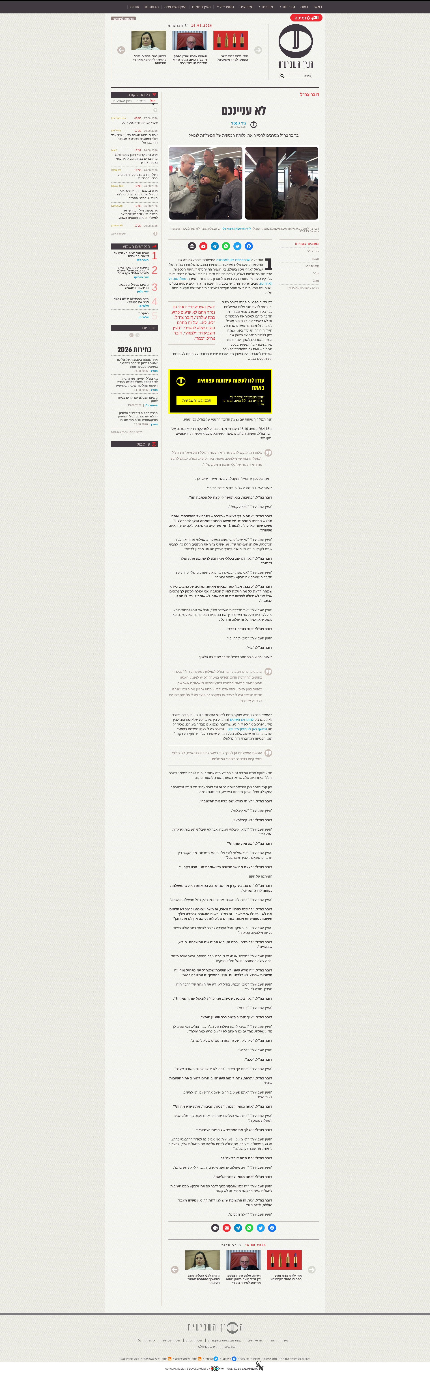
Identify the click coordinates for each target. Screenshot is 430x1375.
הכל (152, 101)
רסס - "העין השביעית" (155, 1358)
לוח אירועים (255, 1340)
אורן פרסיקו (141, 277)
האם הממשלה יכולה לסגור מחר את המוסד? (131, 300)
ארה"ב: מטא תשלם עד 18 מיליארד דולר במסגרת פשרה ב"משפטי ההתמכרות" (134, 138)
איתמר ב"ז (151, 405)
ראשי (318, 7)
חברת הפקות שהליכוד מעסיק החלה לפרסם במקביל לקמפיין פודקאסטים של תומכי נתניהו (138, 416)
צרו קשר (244, 1358)
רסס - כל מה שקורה (186, 1358)
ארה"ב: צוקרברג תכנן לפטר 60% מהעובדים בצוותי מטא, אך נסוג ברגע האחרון (136, 158)
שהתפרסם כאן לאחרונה (233, 260)
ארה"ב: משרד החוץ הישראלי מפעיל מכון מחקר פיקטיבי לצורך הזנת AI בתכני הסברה (136, 194)
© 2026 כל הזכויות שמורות (295, 1358)
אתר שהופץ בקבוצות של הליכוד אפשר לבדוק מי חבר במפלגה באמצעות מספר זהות (137, 363)
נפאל (316, 280)
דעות (304, 7)
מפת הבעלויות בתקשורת (224, 1340)
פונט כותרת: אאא (129, 1358)
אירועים (245, 7)
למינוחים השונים (242, 719)
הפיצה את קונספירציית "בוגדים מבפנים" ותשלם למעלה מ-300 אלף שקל (133, 270)
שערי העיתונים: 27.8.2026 (140, 123)
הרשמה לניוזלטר (123, 18)
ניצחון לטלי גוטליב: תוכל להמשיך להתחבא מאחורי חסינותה (149, 60)
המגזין (315, 258)
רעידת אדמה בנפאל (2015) (303, 288)
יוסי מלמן (143, 291)
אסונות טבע (312, 266)
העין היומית (201, 7)
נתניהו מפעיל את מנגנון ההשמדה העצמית (133, 286)
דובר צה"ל (309, 94)
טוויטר (209, 1358)
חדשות (141, 101)
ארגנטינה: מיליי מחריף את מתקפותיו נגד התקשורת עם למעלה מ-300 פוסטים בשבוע (138, 214)
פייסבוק (143, 444)
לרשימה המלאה (118, 234)
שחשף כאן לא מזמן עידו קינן (247, 729)
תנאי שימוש (270, 1358)
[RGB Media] (217, 1368)
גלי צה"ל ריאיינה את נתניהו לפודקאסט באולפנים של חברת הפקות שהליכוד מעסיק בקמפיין (137, 382)
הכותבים (152, 7)
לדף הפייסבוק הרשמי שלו (236, 228)
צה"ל (316, 273)
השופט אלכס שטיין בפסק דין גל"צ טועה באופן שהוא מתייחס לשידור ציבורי (190, 60)
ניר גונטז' (238, 123)
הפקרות (143, 313)
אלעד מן (144, 305)
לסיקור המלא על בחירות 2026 (127, 432)
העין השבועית (175, 7)
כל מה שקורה (138, 95)
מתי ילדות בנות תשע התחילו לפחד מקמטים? (232, 58)
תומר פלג (143, 260)
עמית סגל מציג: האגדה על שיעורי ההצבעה (131, 255)
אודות (134, 7)
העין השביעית (122, 101)
